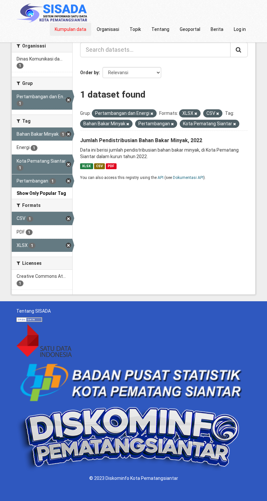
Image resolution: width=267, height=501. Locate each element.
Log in (240, 29)
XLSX (86, 166)
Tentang (160, 29)
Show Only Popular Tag (41, 193)
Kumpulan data (70, 29)
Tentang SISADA (33, 311)
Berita (217, 29)
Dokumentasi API (188, 177)
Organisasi (108, 29)
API (160, 177)
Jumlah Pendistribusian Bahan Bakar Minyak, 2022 (141, 140)
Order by (89, 72)
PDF (111, 166)
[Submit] (239, 49)
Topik (135, 29)
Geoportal (190, 29)
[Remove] (151, 114)
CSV (99, 166)
